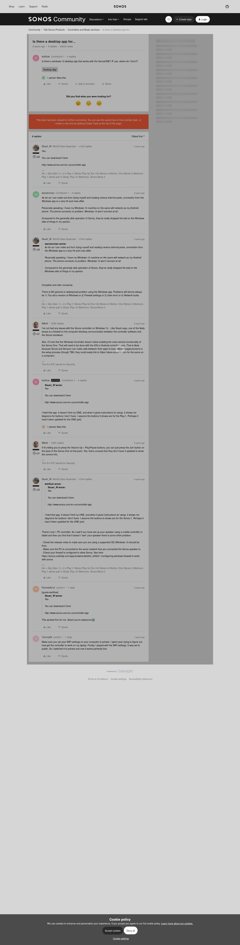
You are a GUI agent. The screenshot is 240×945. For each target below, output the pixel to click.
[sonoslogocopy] (120, 6)
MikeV (45, 323)
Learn (22, 6)
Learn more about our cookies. (177, 923)
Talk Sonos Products (54, 29)
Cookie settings (118, 679)
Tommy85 (47, 637)
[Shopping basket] (227, 7)
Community (34, 29)
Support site (141, 19)
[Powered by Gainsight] (120, 672)
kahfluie (46, 56)
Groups (127, 19)
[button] (183, 19)
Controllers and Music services (83, 29)
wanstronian (48, 192)
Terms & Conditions (98, 679)
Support (33, 6)
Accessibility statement (140, 679)
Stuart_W (46, 146)
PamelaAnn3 (48, 587)
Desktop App (49, 69)
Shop (11, 6)
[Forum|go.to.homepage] (57, 19)
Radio (45, 6)
